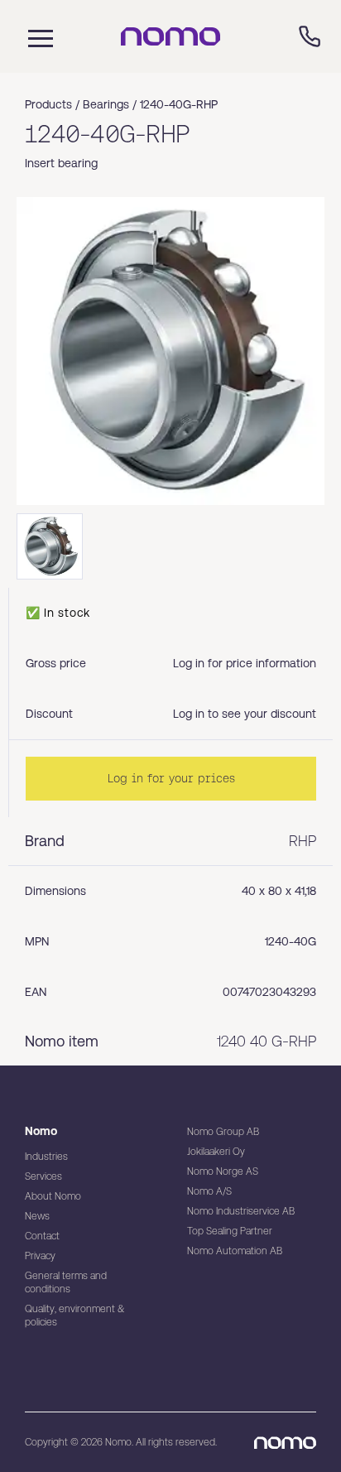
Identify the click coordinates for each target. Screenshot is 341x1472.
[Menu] (36, 36)
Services (43, 1176)
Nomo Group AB (223, 1132)
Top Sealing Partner (229, 1231)
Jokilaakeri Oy (216, 1151)
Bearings (106, 104)
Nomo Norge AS (222, 1171)
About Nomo (53, 1196)
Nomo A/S (209, 1191)
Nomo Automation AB (234, 1251)
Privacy (40, 1256)
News (37, 1216)
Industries (46, 1156)
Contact (42, 1236)
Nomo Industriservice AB (241, 1211)
